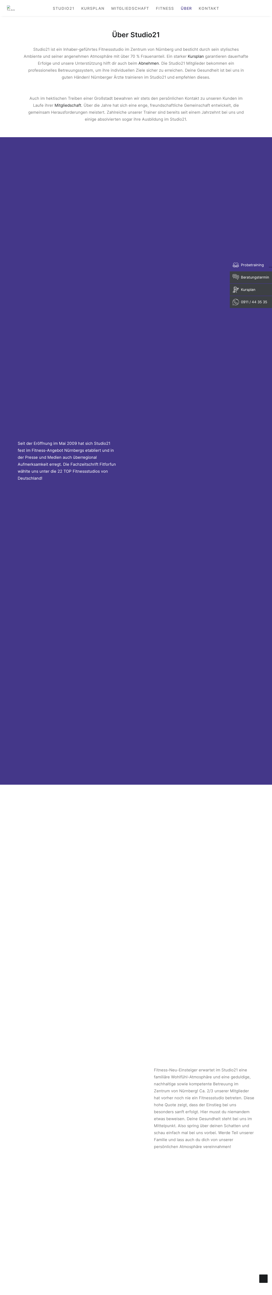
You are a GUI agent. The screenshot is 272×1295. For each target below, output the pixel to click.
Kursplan (93, 8)
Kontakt (209, 8)
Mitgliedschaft (130, 8)
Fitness (165, 8)
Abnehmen (148, 63)
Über (186, 8)
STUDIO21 (63, 8)
